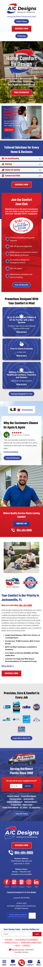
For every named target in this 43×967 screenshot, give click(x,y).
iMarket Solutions (18, 950)
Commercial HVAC (12, 175)
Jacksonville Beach (14, 802)
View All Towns (21, 814)
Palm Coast (27, 805)
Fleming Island (15, 799)
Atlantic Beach (13, 796)
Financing (22, 36)
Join (37, 934)
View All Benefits (21, 285)
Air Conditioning (12, 158)
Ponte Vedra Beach (10, 807)
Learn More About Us (21, 738)
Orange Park (16, 805)
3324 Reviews (27, 410)
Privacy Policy (16, 916)
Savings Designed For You (21, 394)
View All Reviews (13, 458)
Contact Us (21, 523)
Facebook (6, 882)
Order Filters (21, 21)
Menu (4, 965)
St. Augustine (34, 807)
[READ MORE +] (8, 666)
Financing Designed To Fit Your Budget (21, 892)
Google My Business (14, 882)
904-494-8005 (21, 962)
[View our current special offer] (22, 122)
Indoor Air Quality (12, 170)
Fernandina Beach (28, 796)
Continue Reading (11, 452)
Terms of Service (23, 916)
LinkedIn (36, 882)
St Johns (24, 807)
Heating (8, 164)
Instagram (29, 882)
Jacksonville (28, 799)
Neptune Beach (30, 802)
